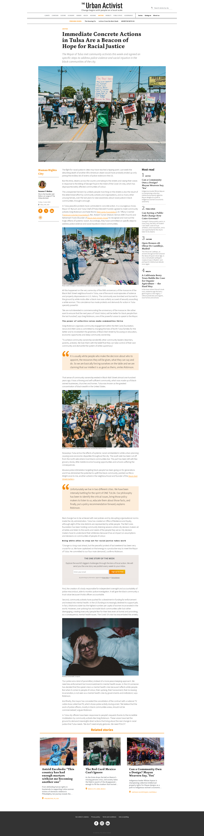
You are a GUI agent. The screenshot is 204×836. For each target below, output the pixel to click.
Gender (78, 15)
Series (140, 15)
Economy (71, 15)
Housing (93, 15)
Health (86, 15)
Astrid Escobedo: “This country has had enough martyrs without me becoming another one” (58, 776)
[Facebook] (96, 823)
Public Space (117, 15)
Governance (128, 15)
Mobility (108, 15)
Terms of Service (115, 577)
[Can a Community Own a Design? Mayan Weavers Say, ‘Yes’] (145, 752)
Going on (148, 15)
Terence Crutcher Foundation (76, 214)
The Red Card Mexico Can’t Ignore (101, 771)
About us (156, 15)
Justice (100, 15)
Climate (47, 15)
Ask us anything (124, 817)
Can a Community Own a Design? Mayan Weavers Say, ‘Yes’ (145, 772)
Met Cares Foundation (106, 211)
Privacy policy (95, 817)
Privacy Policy (105, 577)
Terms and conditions (109, 817)
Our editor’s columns (82, 817)
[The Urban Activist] (102, 7)
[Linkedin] (107, 823)
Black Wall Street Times (97, 217)
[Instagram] (102, 823)
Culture (63, 15)
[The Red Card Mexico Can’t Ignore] (102, 752)
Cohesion (55, 15)
